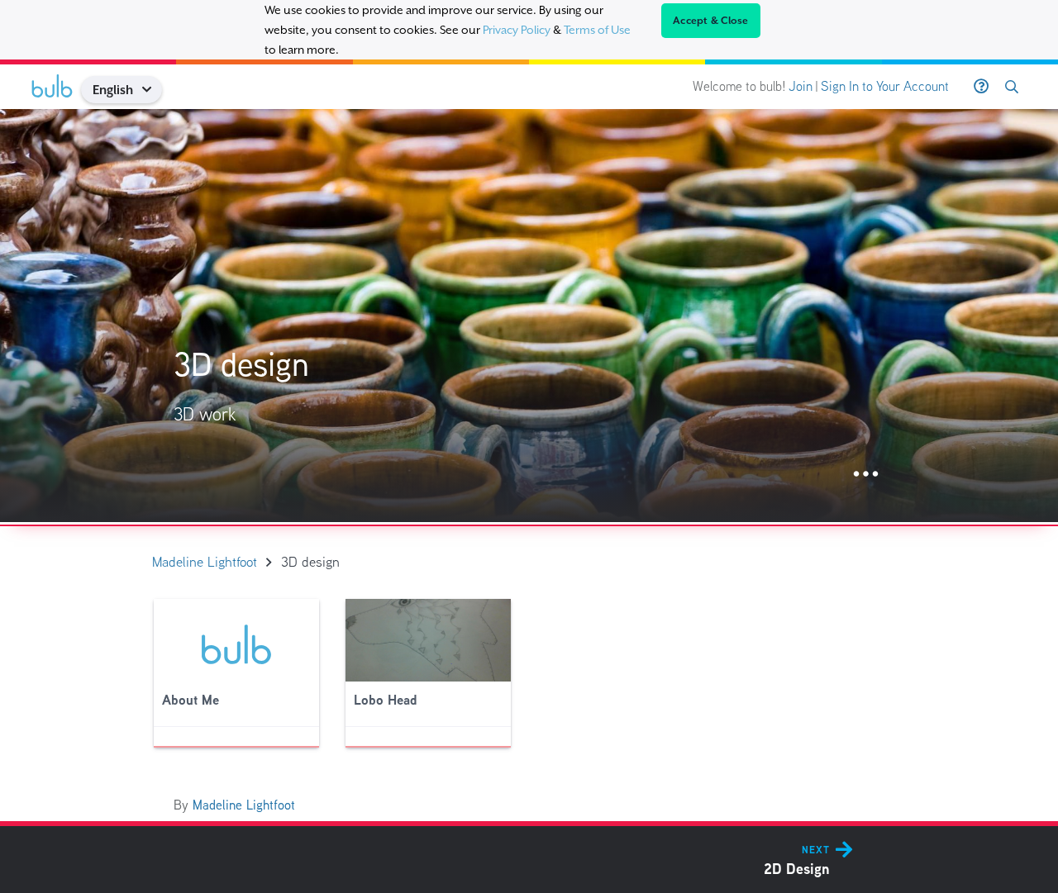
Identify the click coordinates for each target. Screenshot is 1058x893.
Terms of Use (597, 29)
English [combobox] (113, 90)
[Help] (981, 87)
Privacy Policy (516, 29)
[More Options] (865, 474)
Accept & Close (711, 20)
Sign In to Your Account (885, 86)
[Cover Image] (529, 315)
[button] (152, 89)
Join (801, 86)
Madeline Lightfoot (244, 805)
